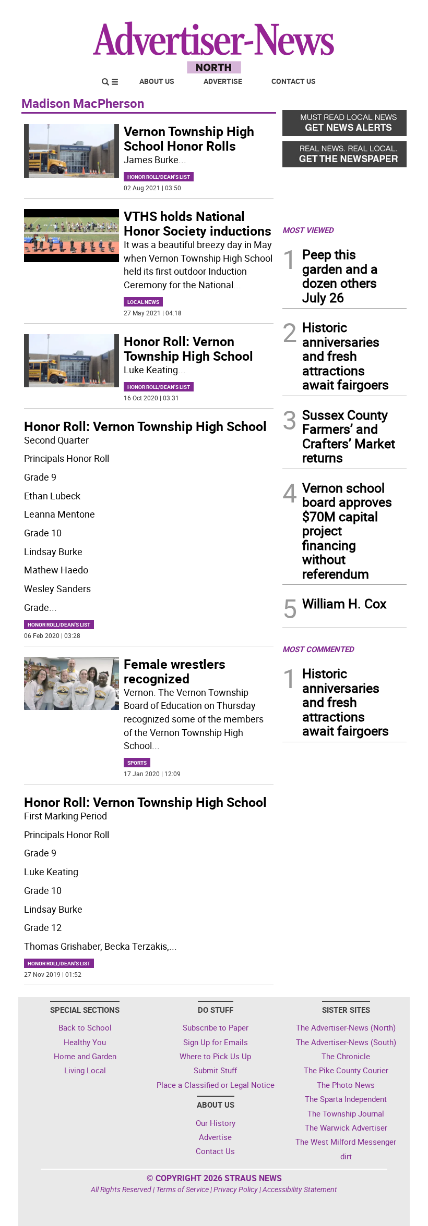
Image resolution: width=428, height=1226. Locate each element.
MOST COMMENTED (318, 649)
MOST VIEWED (308, 230)
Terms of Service (182, 1189)
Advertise (223, 81)
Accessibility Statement (300, 1189)
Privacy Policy (235, 1189)
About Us (156, 81)
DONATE (381, 12)
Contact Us (293, 81)
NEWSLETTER (322, 12)
